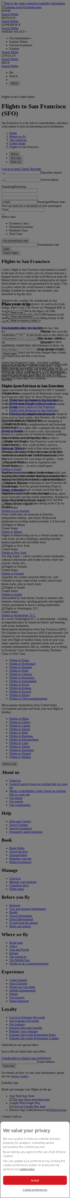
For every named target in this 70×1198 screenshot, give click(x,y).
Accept (35, 1180)
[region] (35, 1159)
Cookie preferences (35, 1190)
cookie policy (27, 1169)
